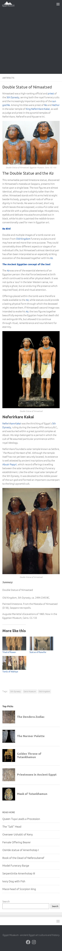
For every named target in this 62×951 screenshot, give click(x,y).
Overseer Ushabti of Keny (17, 834)
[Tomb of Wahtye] (14, 663)
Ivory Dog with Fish (13, 881)
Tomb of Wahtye (10, 671)
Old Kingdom (23, 238)
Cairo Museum (30, 691)
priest (51, 93)
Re (45, 105)
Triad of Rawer (9, 652)
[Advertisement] (31, 41)
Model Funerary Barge (15, 865)
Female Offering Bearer (16, 842)
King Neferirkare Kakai (38, 108)
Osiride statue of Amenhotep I (20, 850)
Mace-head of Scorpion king (19, 889)
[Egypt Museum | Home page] (10, 4)
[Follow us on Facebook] (28, 942)
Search (6, 901)
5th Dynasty (13, 97)
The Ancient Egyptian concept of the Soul (26, 264)
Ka (51, 257)
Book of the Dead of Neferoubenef (23, 858)
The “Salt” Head (11, 826)
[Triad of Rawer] (14, 643)
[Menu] (58, 4)
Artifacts (8, 77)
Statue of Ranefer (37, 652)
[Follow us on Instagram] (34, 942)
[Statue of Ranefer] (41, 643)
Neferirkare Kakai (11, 423)
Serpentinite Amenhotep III (18, 873)
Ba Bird (6, 228)
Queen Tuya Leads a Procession (21, 819)
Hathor (56, 105)
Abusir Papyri (9, 464)
